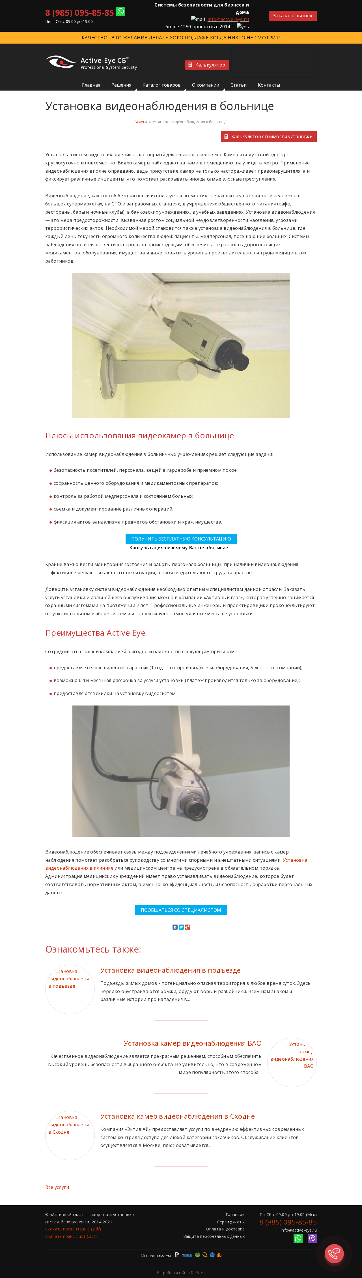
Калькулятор (210, 65)
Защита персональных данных (214, 1236)
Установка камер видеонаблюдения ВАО (193, 1043)
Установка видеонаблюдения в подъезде (170, 970)
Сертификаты (231, 1222)
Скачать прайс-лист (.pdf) (71, 1236)
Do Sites (198, 1272)
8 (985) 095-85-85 (79, 12)
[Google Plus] (187, 927)
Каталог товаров (162, 85)
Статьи (238, 85)
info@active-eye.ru (228, 19)
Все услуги (57, 1187)
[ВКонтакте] (175, 927)
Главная (91, 85)
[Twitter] (181, 927)
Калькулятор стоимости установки (272, 136)
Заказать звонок (293, 15)
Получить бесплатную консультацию (181, 539)
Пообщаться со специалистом (181, 910)
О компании (205, 85)
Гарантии (235, 1214)
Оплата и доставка (225, 1229)
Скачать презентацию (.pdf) (73, 1229)
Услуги (141, 121)
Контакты (269, 85)
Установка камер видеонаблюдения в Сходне (177, 1116)
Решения (121, 85)
